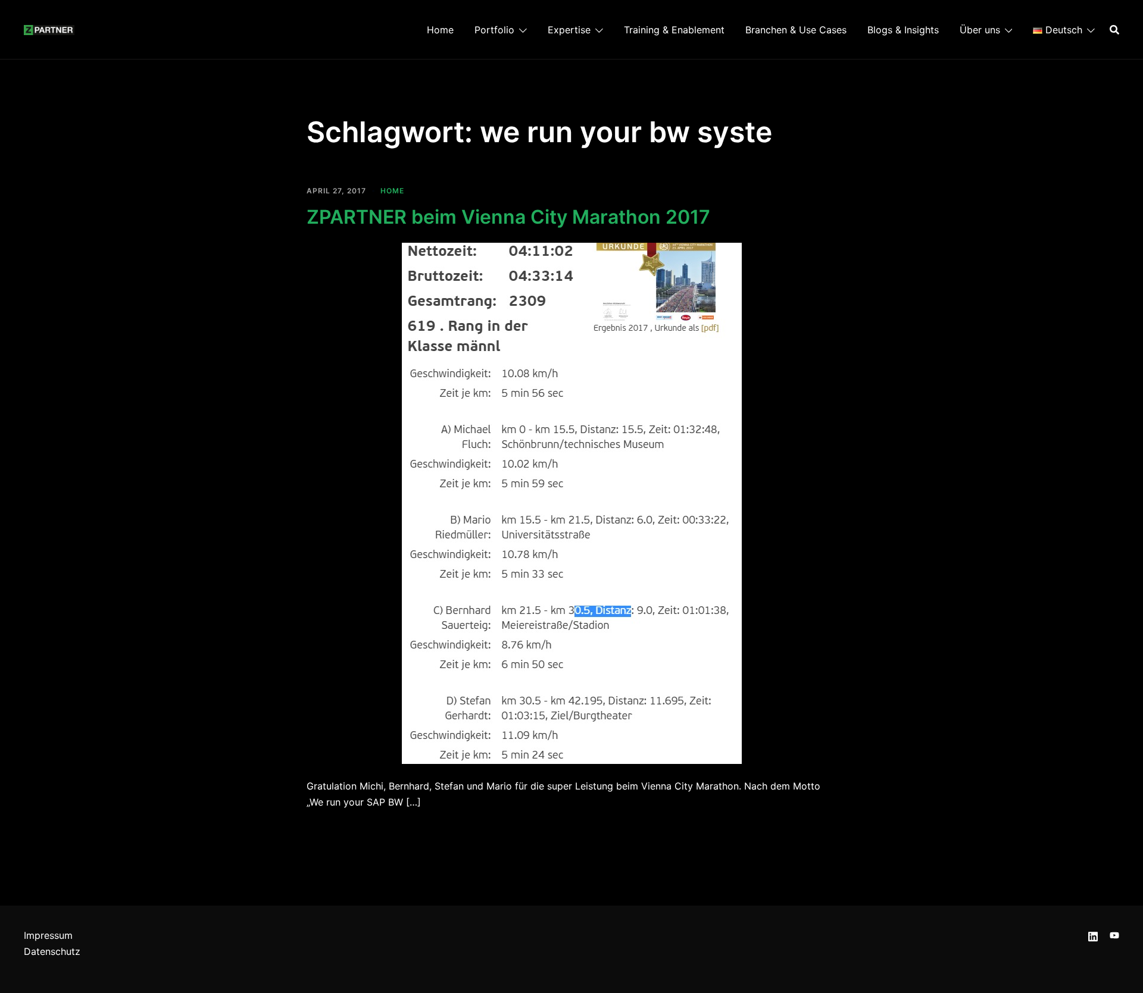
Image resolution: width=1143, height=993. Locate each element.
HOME (392, 190)
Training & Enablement (674, 30)
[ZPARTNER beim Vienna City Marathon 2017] (572, 503)
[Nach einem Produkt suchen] (1114, 30)
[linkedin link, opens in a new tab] (1093, 935)
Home (440, 30)
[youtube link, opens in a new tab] (1114, 935)
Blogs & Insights (903, 30)
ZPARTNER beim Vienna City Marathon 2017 (508, 216)
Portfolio (494, 30)
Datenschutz (52, 951)
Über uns (980, 30)
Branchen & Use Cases (796, 30)
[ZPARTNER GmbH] (49, 29)
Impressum (48, 935)
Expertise (569, 30)
